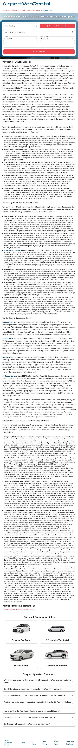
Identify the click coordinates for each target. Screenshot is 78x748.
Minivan (5, 357)
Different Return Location (58, 26)
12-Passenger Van (9, 376)
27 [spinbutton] (8, 32)
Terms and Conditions (70, 742)
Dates (6, 30)
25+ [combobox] (5, 45)
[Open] (36, 25)
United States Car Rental (8, 742)
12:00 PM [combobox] (8, 39)
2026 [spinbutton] (12, 32)
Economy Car (7, 322)
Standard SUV (7, 338)
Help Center (45, 742)
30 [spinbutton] (20, 32)
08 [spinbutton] (6, 32)
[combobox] (19, 26)
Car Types (34, 742)
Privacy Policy (56, 742)
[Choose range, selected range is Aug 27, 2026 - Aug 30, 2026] (72, 32)
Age (6, 42)
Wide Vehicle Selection (12, 250)
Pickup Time (8, 36)
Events (22, 743)
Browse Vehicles (39, 51)
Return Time (44, 36)
